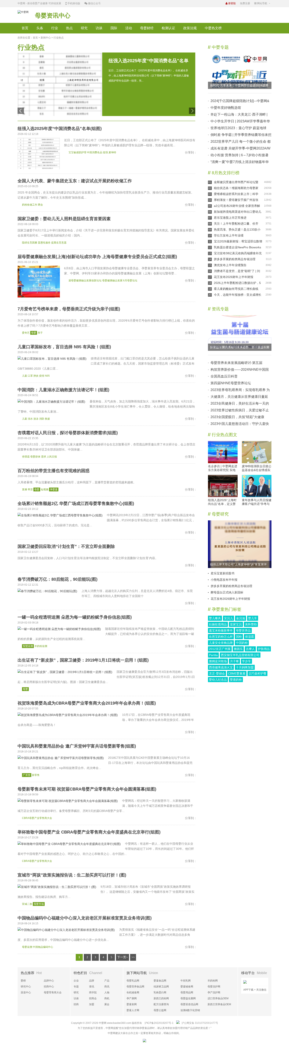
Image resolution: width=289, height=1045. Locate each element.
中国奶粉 (242, 642)
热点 (69, 28)
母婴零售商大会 (53, 992)
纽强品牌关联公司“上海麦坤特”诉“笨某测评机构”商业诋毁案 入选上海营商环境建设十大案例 (239, 565)
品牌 (91, 980)
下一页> (122, 957)
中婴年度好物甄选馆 (226, 107)
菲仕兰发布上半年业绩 (229, 235)
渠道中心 (26, 992)
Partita (213, 655)
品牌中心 (49, 980)
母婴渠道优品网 (189, 1004)
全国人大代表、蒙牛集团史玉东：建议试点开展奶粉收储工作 (75, 180)
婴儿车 (252, 618)
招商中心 (49, 986)
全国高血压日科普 (224, 376)
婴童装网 (132, 1004)
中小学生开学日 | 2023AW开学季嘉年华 (240, 121)
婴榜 (23, 980)
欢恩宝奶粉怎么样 (221, 636)
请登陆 (231, 3)
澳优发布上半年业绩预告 (230, 265)
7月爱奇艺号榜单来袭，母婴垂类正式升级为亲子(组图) (69, 309)
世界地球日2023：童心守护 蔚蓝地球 (238, 128)
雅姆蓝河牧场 (218, 661)
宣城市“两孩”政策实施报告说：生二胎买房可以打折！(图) (72, 875)
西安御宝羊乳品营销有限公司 (240, 655)
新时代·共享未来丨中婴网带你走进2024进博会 (239, 86)
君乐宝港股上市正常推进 (230, 217)
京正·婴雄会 (217, 673)
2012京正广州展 (220, 649)
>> (133, 957)
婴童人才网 (133, 1010)
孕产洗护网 (214, 992)
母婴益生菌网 (188, 998)
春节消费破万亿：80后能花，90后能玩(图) (58, 579)
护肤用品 (264, 649)
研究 (84, 28)
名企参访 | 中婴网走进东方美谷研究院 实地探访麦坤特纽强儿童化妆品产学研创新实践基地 (223, 468)
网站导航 (261, 3)
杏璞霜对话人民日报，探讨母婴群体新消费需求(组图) (68, 432)
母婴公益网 (160, 1010)
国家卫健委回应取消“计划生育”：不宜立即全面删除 (66, 546)
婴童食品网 (160, 980)
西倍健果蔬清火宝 (221, 667)
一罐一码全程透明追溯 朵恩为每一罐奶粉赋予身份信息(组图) (75, 617)
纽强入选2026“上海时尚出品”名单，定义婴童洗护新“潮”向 (222, 502)
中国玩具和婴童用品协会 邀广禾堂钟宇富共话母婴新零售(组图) (77, 746)
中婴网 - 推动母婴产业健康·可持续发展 (39, 3)
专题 (76, 986)
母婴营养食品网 (135, 986)
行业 (54, 28)
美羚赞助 (251, 624)
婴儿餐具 (215, 618)
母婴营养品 (243, 630)
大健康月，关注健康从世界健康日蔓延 (239, 396)
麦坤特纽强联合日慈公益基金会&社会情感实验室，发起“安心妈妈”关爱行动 (256, 468)
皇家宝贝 (236, 624)
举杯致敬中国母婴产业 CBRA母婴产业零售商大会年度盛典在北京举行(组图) (89, 832)
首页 (25, 28)
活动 (128, 28)
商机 (106, 998)
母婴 (33, 332)
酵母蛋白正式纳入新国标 (227, 592)
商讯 (106, 986)
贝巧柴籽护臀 (257, 673)
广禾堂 (26, 775)
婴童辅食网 (186, 986)
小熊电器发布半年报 (224, 579)
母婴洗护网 (214, 986)
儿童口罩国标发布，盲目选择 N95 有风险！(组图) (64, 346)
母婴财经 (147, 28)
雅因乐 (238, 649)
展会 (106, 1004)
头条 (39, 28)
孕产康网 (132, 998)
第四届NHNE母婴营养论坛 (231, 383)
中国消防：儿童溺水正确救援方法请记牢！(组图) (63, 389)
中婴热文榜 (213, 28)
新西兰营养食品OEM (219, 1004)
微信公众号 (94, 3)
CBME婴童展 (236, 673)
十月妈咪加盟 (245, 667)
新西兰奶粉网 (161, 998)
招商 (76, 1004)
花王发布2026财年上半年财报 (233, 277)
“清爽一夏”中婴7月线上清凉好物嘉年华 (240, 162)
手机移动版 (73, 3)
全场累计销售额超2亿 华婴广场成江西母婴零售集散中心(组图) (76, 503)
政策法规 (190, 28)
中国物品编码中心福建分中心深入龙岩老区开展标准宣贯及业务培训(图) (85, 918)
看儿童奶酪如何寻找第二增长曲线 (236, 288)
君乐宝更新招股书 (222, 573)
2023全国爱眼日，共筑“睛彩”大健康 (237, 417)
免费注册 (245, 3)
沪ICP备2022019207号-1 (158, 1023)
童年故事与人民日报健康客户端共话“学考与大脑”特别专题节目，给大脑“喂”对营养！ (256, 502)
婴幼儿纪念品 (218, 679)
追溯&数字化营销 (190, 1010)
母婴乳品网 (133, 980)
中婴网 (102, 1023)
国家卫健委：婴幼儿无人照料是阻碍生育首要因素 (64, 218)
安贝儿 (228, 618)
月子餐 (234, 661)
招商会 (93, 998)
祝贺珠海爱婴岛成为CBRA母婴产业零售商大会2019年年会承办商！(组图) (87, 703)
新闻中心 (46, 37)
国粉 (239, 636)
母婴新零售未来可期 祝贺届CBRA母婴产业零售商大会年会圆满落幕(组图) (87, 789)
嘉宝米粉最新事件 (221, 630)
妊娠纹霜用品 (218, 624)
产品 (106, 980)
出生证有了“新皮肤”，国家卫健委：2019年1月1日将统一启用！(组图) (83, 660)
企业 (76, 980)
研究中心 (26, 986)
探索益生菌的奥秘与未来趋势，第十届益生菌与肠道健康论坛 (239, 348)
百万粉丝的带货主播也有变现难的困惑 (53, 470)
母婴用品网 (186, 992)
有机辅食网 (133, 992)
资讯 (91, 986)
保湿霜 (249, 636)
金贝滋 (240, 618)
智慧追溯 (28, 646)
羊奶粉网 (213, 980)
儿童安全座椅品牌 (221, 642)
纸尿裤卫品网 (161, 986)
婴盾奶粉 (236, 679)
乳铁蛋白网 (160, 992)
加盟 (91, 1004)
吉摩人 (250, 649)
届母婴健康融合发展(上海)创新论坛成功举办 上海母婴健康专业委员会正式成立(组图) (97, 256)
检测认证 (168, 28)
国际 (113, 28)
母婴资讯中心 (52, 15)
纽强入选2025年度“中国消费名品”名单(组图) (60, 128)
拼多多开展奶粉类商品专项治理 (234, 259)
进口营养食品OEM (218, 998)
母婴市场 (39, 904)
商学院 (93, 992)
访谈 (99, 28)
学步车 (246, 661)
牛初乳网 (185, 980)
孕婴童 (54, 489)
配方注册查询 (161, 1004)
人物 (106, 992)
